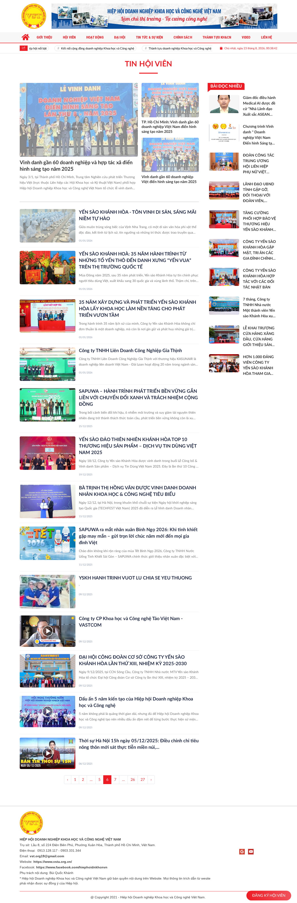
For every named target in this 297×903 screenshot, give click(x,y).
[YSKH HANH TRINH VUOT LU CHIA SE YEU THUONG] (47, 591)
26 (133, 780)
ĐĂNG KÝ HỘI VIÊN (268, 895)
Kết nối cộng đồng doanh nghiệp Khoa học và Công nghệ (87, 48)
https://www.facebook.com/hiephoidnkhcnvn (71, 867)
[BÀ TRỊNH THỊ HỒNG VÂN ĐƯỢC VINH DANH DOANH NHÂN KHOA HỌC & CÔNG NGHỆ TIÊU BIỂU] (47, 501)
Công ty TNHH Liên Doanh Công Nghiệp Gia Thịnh (130, 350)
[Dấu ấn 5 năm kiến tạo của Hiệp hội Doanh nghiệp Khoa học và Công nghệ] (47, 711)
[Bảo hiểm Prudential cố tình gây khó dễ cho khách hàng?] (164, 16)
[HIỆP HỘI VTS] (34, 16)
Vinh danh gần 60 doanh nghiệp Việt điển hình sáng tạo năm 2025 (169, 179)
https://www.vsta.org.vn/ (52, 862)
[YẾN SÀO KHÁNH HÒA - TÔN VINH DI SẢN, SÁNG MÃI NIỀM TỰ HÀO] (47, 225)
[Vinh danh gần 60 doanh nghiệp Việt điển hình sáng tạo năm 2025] (170, 155)
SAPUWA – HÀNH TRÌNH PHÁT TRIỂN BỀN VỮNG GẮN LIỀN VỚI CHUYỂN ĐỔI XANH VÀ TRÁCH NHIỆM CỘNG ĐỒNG (138, 398)
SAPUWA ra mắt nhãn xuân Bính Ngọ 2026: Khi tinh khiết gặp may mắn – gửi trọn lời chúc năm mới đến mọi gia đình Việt (138, 536)
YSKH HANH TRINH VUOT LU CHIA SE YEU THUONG (135, 578)
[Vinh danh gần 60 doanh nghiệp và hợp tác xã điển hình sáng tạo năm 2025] (79, 120)
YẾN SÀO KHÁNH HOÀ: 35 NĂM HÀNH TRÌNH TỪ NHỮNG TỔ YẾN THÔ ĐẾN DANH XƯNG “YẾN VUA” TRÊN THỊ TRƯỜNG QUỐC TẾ (135, 260)
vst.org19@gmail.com (47, 856)
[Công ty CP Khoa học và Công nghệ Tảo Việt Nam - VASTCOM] (47, 631)
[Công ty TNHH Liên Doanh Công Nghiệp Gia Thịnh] (47, 364)
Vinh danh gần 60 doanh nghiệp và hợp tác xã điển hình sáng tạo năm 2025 (76, 166)
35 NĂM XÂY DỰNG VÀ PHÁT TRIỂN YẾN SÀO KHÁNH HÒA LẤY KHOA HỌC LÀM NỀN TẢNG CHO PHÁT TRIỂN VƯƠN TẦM (137, 309)
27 (143, 780)
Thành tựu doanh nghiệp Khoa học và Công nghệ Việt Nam (176, 48)
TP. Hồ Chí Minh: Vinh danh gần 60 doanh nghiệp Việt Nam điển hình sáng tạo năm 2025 (170, 127)
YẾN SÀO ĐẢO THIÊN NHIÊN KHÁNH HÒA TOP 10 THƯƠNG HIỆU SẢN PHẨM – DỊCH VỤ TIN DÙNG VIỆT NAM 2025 (138, 446)
